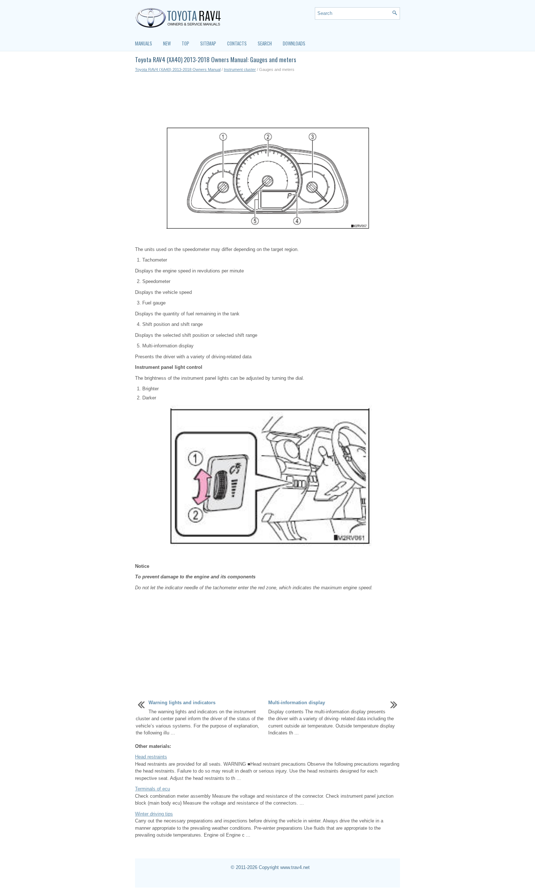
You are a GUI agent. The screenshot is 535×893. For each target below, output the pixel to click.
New (167, 43)
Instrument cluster (240, 69)
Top (185, 43)
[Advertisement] (267, 98)
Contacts (237, 43)
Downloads (294, 43)
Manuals (143, 43)
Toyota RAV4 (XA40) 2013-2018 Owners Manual (178, 69)
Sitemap (208, 43)
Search (265, 43)
